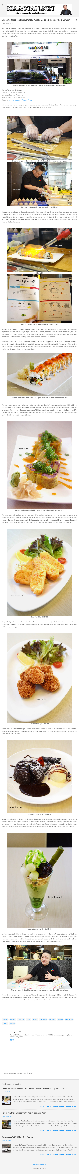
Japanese (43, 1019)
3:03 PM (19, 1032)
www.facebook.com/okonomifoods (20, 100)
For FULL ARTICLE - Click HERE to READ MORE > (58, 1106)
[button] (76, 20)
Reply (12, 1040)
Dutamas (21, 1019)
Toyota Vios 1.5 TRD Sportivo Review (17, 1137)
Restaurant (69, 1019)
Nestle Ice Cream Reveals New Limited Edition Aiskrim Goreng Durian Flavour (34, 1089)
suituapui (13, 1032)
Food (28, 1019)
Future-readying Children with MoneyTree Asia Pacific (25, 1113)
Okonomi (52, 1019)
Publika (60, 1019)
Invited (35, 1019)
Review (5, 1024)
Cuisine (12, 1019)
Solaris (12, 1024)
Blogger (5, 1019)
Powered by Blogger (39, 1164)
